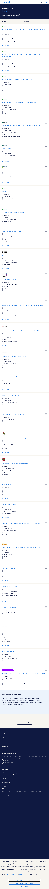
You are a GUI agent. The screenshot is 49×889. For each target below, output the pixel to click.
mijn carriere (5, 742)
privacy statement (10, 874)
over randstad (5, 746)
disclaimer (4, 786)
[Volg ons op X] (11, 774)
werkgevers (4, 737)
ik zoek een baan (6, 733)
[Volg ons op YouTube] (8, 774)
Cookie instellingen (24, 886)
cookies (3, 784)
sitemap (3, 788)
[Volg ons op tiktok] (17, 774)
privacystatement (6, 782)
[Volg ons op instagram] (14, 774)
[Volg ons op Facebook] (5, 774)
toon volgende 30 (24, 722)
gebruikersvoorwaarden (7, 780)
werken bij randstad (6, 778)
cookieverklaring (23, 874)
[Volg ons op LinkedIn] (3, 774)
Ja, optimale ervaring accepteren (24, 880)
